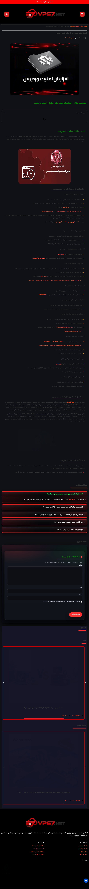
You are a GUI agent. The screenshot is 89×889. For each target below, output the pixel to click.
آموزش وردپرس (74, 26)
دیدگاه (80, 645)
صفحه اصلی (83, 26)
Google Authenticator (38, 279)
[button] (4, 113)
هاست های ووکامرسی (60, 242)
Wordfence (66, 207)
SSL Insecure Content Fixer (65, 368)
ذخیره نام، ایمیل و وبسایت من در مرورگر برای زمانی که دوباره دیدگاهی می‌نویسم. (61, 681)
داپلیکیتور (44, 297)
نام (81, 667)
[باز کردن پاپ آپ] (6, 14)
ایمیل (80, 674)
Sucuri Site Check (57, 401)
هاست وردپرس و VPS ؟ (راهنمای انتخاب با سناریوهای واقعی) (43, 788)
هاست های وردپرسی (73, 242)
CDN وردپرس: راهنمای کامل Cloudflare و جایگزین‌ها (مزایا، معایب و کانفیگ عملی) (44, 872)
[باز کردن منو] (82, 14)
